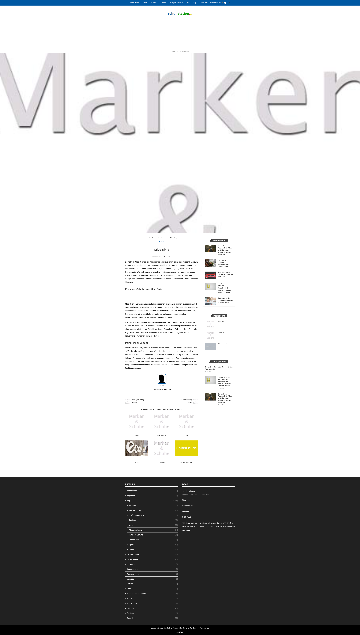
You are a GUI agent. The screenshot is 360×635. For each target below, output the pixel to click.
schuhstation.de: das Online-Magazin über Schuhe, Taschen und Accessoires (180, 628)
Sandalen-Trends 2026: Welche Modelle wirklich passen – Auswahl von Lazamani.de (224, 288)
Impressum (187, 511)
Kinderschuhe (152, 569)
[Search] (220, 3)
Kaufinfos (153, 520)
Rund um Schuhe (153, 535)
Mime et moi (222, 344)
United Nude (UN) (186, 462)
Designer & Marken (176, 3)
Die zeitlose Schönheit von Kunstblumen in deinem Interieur (224, 263)
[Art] (186, 421)
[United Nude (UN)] (186, 448)
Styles (153, 545)
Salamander (161, 435)
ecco (136, 462)
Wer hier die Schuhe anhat (209, 3)
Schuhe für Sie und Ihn (152, 594)
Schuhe (144, 3)
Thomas (158, 257)
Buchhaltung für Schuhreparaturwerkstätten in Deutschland (225, 300)
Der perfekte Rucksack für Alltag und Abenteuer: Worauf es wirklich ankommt (225, 250)
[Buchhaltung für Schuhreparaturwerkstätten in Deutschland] (210, 301)
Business (153, 505)
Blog (194, 3)
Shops (188, 3)
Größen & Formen (153, 515)
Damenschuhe (152, 554)
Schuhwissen (153, 540)
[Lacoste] (161, 448)
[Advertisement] (180, 35)
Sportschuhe (152, 603)
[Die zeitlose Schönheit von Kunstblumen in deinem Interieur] (210, 263)
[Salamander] (161, 421)
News (153, 525)
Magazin (152, 579)
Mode (152, 589)
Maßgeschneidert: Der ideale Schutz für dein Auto (225, 275)
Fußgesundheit (153, 510)
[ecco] (136, 448)
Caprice (221, 321)
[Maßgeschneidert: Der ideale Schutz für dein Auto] (210, 275)
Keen (137, 435)
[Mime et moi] (210, 346)
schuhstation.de (151, 238)
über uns (185, 500)
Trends (153, 549)
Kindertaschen (152, 574)
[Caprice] (210, 324)
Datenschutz (187, 506)
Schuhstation (134, 3)
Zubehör (163, 3)
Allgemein (152, 496)
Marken (163, 238)
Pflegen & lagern (153, 530)
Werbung (152, 613)
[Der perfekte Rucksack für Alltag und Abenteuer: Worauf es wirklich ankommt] (210, 248)
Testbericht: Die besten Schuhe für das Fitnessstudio (219, 368)
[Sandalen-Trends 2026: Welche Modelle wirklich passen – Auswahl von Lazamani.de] (210, 286)
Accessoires (152, 491)
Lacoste (162, 462)
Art (187, 435)
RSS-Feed (186, 517)
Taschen (154, 3)
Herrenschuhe (152, 559)
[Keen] (136, 421)
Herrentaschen (152, 564)
